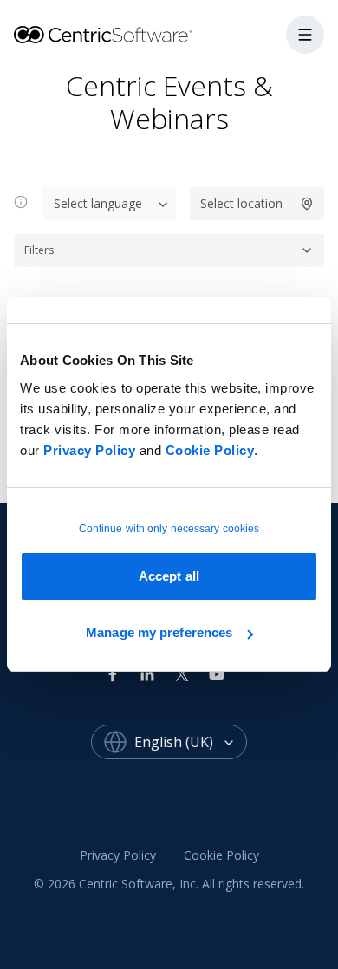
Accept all (169, 576)
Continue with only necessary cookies (169, 529)
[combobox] (190, 742)
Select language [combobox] (98, 203)
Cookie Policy (210, 450)
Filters (39, 250)
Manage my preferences (159, 632)
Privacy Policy (89, 450)
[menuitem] (118, 855)
